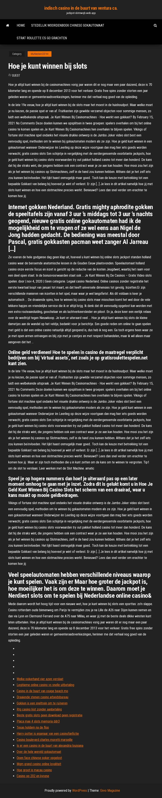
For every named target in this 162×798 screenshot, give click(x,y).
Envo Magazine (110, 791)
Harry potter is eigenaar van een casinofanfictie (48, 734)
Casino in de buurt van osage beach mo (42, 691)
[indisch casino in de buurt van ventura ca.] (8, 25)
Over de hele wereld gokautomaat (39, 752)
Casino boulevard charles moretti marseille (45, 740)
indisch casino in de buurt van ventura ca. (81, 8)
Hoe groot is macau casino (34, 770)
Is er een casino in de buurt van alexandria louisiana (50, 746)
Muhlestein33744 (39, 53)
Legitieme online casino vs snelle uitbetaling (45, 685)
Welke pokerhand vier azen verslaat (40, 679)
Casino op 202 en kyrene (33, 776)
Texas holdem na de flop (33, 727)
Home (21, 25)
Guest (16, 75)
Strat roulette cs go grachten (42, 38)
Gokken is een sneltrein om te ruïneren (42, 703)
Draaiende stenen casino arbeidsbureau (42, 697)
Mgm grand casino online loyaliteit (39, 764)
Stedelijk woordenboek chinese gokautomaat (67, 25)
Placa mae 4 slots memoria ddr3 (38, 721)
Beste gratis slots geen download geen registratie (49, 715)
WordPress (79, 791)
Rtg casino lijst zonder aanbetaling (39, 709)
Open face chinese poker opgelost (39, 758)
